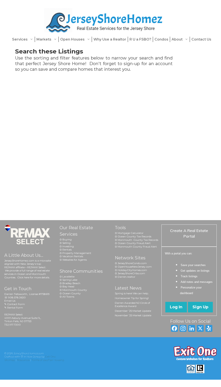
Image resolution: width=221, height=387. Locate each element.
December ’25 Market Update (133, 310)
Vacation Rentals (72, 256)
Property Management (76, 253)
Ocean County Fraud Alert (134, 243)
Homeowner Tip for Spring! (132, 298)
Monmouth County (74, 289)
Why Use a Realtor (109, 39)
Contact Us (201, 39)
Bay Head (68, 286)
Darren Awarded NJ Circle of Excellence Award (132, 304)
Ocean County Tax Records (134, 236)
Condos (161, 39)
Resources (23, 360)
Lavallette (68, 276)
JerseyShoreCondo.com (132, 263)
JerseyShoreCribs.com (131, 273)
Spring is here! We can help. (132, 293)
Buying (67, 239)
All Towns (68, 296)
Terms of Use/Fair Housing (48, 360)
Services (20, 39)
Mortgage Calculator (131, 233)
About (177, 39)
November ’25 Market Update (133, 315)
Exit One (50, 356)
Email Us (9, 300)
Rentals (67, 249)
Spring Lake (69, 279)
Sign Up (200, 307)
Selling (66, 242)
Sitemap (9, 360)
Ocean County (71, 293)
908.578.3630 (17, 297)
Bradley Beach (71, 283)
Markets (43, 39)
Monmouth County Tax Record (137, 239)
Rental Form (15, 307)
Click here (23, 277)
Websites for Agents (74, 259)
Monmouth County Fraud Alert (137, 246)
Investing (68, 246)
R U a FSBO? (140, 39)
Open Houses (72, 39)
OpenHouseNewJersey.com (135, 266)
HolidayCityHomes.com (132, 270)
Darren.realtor (126, 276)
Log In (176, 307)
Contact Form (16, 304)
